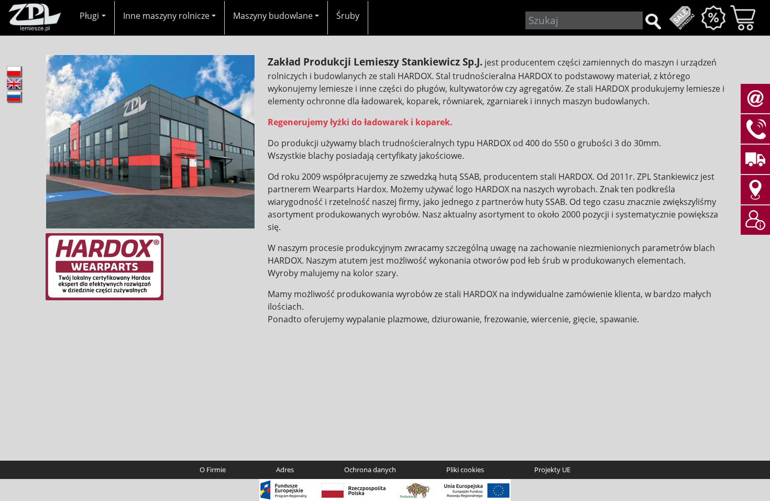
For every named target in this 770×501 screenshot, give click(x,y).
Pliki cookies (465, 469)
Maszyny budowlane (273, 15)
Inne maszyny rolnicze (166, 15)
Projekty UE (552, 469)
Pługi (89, 15)
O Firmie (213, 469)
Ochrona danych (370, 469)
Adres (285, 469)
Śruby (347, 15)
